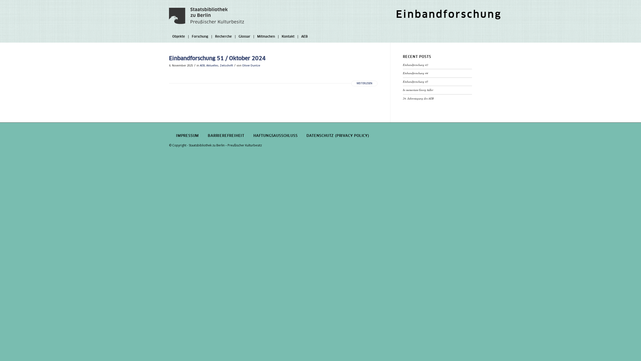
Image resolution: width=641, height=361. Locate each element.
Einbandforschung (449, 15)
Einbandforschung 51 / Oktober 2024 (217, 58)
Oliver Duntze (251, 65)
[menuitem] (447, 16)
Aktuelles (212, 65)
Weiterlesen (364, 83)
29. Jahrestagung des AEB (418, 98)
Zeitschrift (226, 65)
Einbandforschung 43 (415, 65)
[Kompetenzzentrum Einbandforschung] (206, 19)
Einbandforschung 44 (415, 73)
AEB (202, 65)
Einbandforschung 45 (415, 81)
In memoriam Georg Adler (418, 90)
